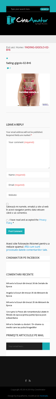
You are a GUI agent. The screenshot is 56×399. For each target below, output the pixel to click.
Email (17, 184)
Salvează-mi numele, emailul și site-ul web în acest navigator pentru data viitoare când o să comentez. (27, 209)
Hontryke (44, 396)
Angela (9, 292)
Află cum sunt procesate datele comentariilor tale (26, 248)
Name (17, 174)
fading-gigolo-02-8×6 (18, 63)
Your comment (21, 142)
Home (19, 47)
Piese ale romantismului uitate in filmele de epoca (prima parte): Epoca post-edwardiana (27, 314)
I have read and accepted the (26, 221)
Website (13, 194)
